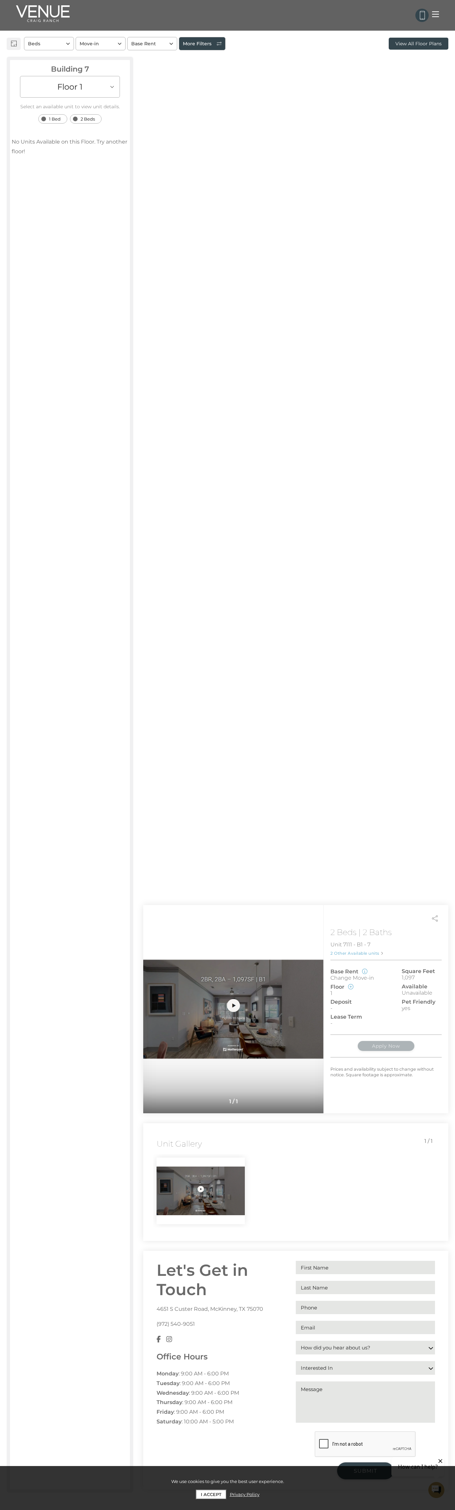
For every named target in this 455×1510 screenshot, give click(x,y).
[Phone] (422, 15)
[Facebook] (159, 1339)
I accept (211, 1494)
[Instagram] (169, 1339)
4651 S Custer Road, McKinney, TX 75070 (210, 1309)
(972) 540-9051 (176, 1324)
